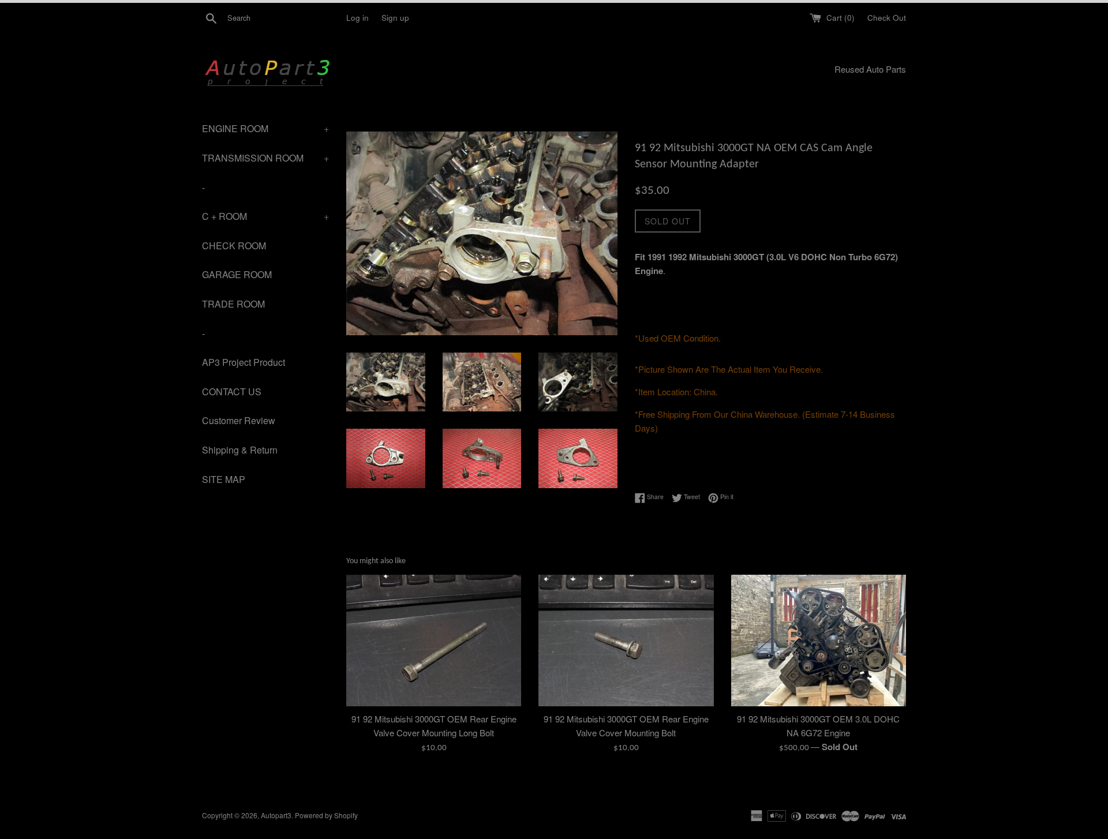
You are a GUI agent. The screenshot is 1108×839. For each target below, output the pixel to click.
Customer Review (238, 420)
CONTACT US (231, 391)
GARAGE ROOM (237, 274)
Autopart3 (276, 815)
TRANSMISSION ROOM (265, 157)
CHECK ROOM (234, 245)
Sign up (395, 17)
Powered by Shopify (326, 815)
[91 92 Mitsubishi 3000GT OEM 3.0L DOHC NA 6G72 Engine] (818, 640)
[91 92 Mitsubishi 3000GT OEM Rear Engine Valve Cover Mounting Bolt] (625, 640)
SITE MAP (223, 479)
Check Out (886, 17)
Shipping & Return (240, 449)
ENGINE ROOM (265, 128)
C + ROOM (265, 216)
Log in (357, 17)
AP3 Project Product (243, 362)
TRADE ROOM (233, 303)
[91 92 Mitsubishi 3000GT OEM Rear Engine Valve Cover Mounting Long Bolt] (433, 640)
